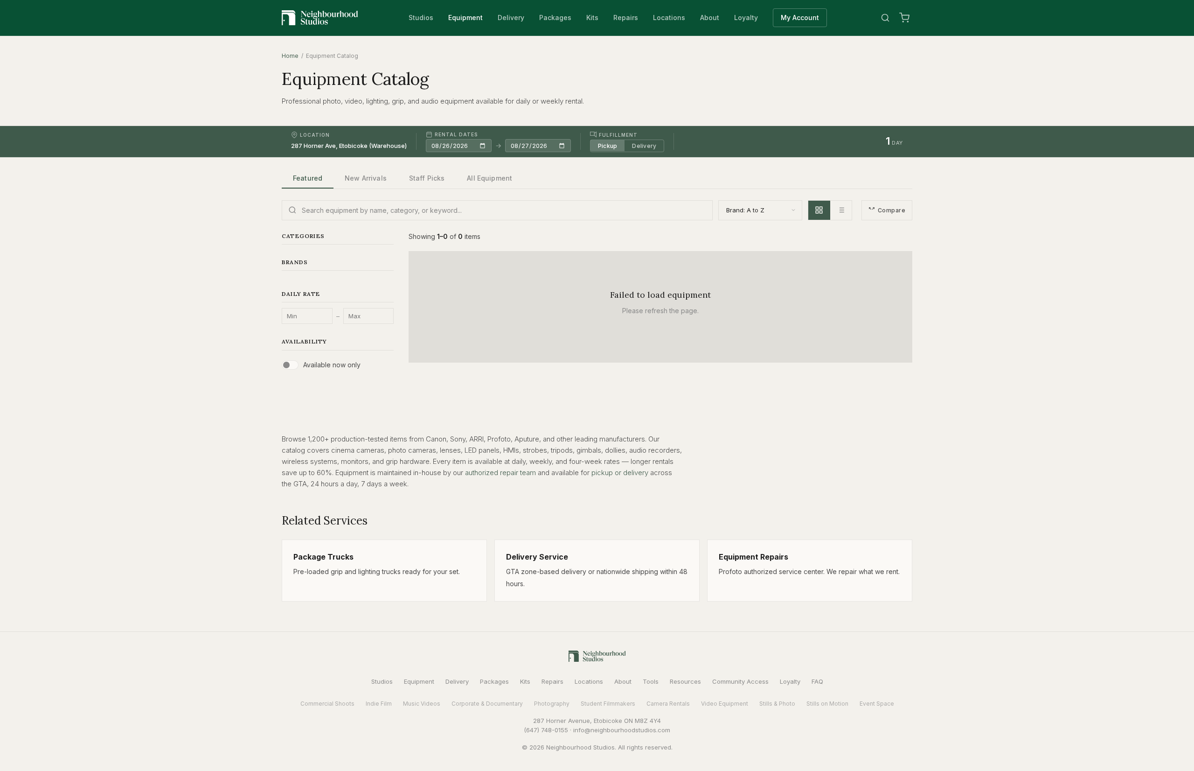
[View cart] (904, 18)
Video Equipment (724, 703)
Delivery (511, 17)
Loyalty (746, 17)
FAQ (817, 681)
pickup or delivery (619, 472)
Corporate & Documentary (487, 703)
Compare (891, 210)
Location (315, 135)
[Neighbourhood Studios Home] (320, 17)
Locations (669, 17)
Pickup (607, 145)
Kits (592, 17)
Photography (551, 703)
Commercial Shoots (327, 703)
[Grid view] (819, 210)
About (709, 17)
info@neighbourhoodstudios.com (621, 730)
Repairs (625, 17)
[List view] (841, 210)
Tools (651, 681)
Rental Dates (456, 134)
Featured (307, 178)
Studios (421, 17)
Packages (555, 17)
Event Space (877, 703)
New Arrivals (366, 178)
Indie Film (379, 703)
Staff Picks (427, 178)
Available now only (332, 365)
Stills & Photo (777, 703)
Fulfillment (618, 134)
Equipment (465, 17)
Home (290, 55)
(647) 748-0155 (546, 730)
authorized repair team (500, 472)
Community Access (740, 681)
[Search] (885, 17)
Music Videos (421, 703)
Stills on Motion (827, 703)
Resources (685, 681)
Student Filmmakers (608, 703)
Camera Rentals (668, 703)
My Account (800, 17)
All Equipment (489, 178)
